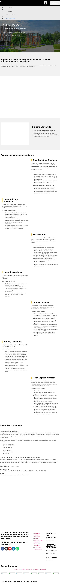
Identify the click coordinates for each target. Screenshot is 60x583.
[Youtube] (10, 549)
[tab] (30, 430)
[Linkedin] (13, 549)
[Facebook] (2, 549)
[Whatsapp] (17, 549)
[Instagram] (6, 549)
